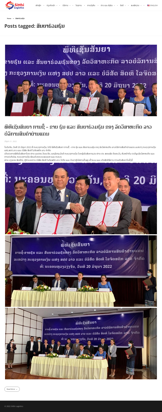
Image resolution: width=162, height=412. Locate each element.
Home (9, 18)
